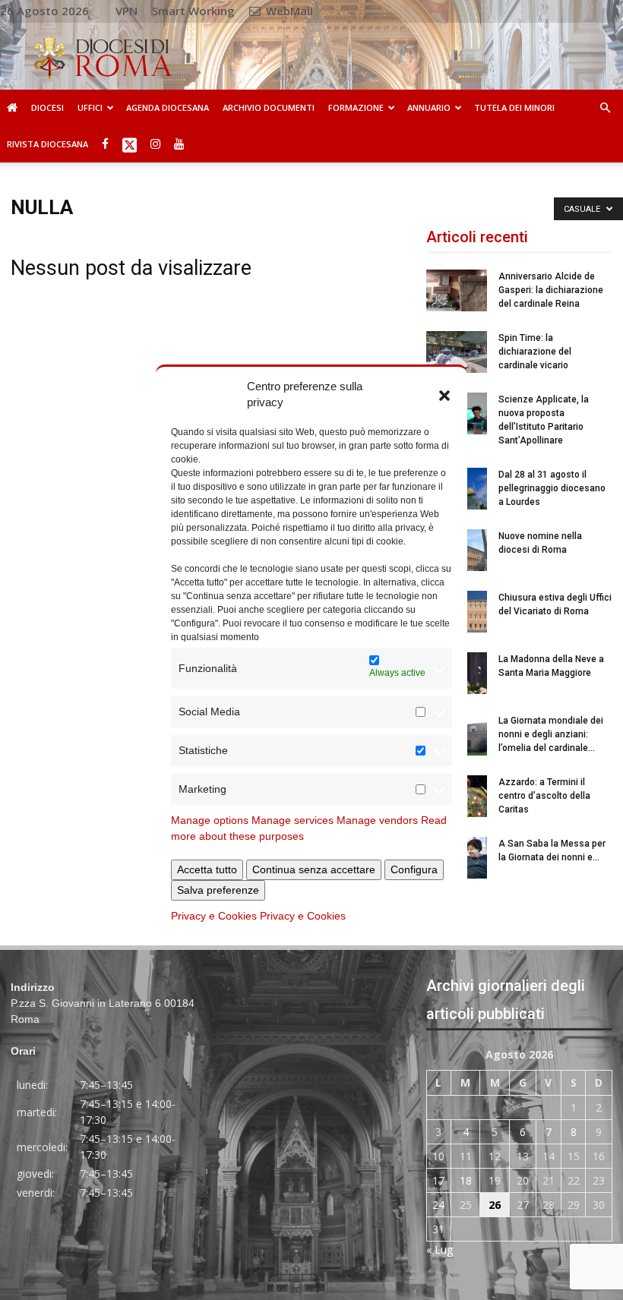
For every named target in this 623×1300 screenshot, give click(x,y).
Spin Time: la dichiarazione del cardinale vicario (534, 352)
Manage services (292, 820)
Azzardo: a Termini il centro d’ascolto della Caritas (544, 796)
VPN (126, 10)
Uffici (90, 107)
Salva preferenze (218, 890)
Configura (414, 869)
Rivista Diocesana (47, 144)
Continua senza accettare (313, 869)
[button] (444, 394)
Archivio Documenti (269, 107)
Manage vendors (377, 820)
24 (438, 1204)
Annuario (429, 107)
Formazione (356, 107)
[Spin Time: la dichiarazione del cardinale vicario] (456, 352)
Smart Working (193, 10)
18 (466, 1180)
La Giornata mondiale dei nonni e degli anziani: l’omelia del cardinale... (550, 734)
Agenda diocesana (167, 107)
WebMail (288, 10)
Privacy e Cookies (214, 916)
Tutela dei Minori (514, 107)
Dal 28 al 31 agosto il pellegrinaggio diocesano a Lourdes (552, 488)
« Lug (439, 1249)
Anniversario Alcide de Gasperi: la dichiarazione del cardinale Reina (550, 290)
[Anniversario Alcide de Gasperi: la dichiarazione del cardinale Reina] (456, 290)
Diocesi (47, 107)
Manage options (209, 820)
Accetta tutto (207, 869)
